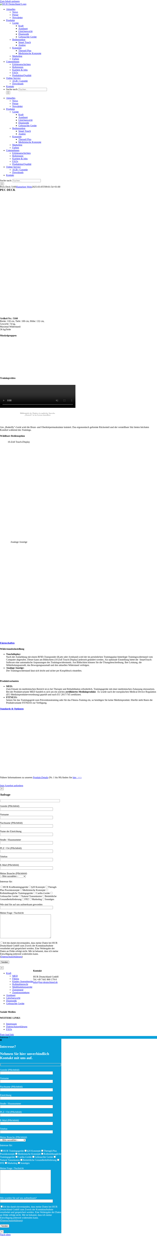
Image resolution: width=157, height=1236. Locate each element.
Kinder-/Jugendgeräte (22, 981)
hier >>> (77, 777)
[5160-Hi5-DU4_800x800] (61, 313)
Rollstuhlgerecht (20, 984)
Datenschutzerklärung (11, 956)
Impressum (11, 1024)
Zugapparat (17, 989)
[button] (7, 643)
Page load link (7, 1034)
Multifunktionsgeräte (22, 987)
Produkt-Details (40, 777)
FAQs (9, 1029)
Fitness (15, 978)
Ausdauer (10, 995)
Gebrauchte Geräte (15, 1003)
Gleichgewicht (13, 998)
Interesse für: (6, 881)
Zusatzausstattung (20, 992)
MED (15, 976)
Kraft (8, 973)
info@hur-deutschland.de (45, 982)
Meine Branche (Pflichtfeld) (13, 873)
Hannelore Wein (24, 186)
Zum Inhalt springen (10, 1)
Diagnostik (11, 1000)
